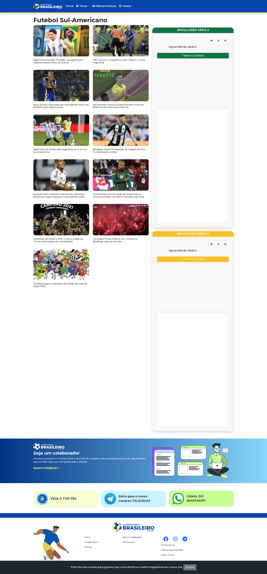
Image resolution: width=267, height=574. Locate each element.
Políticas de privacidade (172, 550)
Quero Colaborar (45, 468)
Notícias (88, 547)
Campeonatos (91, 542)
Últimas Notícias (105, 6)
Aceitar (189, 567)
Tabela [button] (126, 6)
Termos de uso (168, 545)
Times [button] (83, 6)
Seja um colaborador (132, 537)
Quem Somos (167, 555)
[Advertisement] (193, 82)
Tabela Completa (193, 55)
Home (70, 6)
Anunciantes (129, 542)
